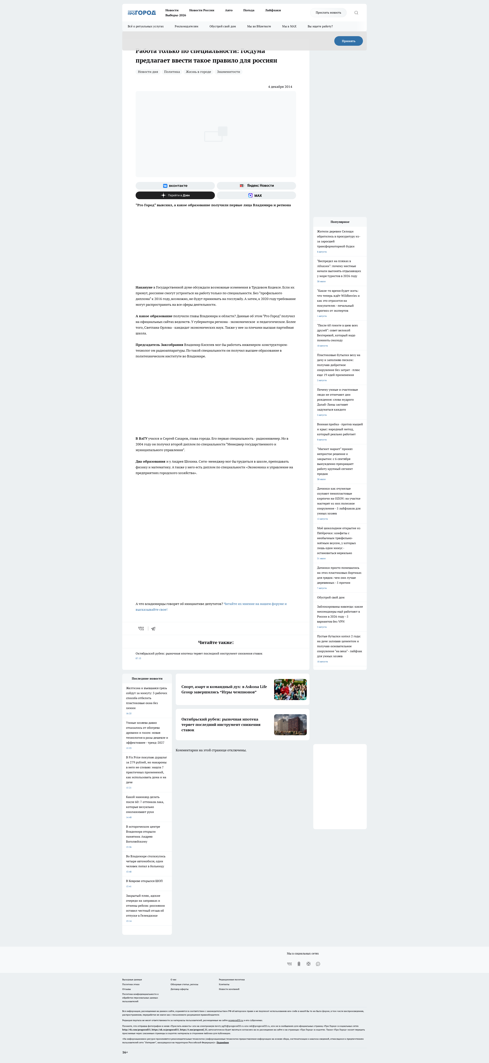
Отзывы (126, 989)
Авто (229, 10)
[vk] (141, 628)
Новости (172, 10)
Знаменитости (228, 71)
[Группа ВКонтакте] (175, 186)
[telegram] (154, 628)
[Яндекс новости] (256, 186)
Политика (172, 71)
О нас (173, 979)
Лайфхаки (273, 10)
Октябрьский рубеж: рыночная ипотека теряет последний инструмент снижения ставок (199, 655)
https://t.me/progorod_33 (193, 1029)
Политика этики (130, 984)
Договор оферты (180, 989)
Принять (348, 41)
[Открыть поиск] (356, 12)
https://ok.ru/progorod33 (165, 1029)
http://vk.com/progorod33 (136, 1029)
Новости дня (148, 71)
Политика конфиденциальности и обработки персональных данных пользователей (140, 998)
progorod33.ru (235, 1020)
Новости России (201, 10)
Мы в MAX (289, 26)
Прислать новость (328, 12)
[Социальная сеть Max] (256, 195)
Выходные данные (132, 979)
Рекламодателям (186, 26)
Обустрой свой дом (223, 26)
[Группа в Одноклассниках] (299, 964)
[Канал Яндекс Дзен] (175, 195)
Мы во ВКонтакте (259, 26)
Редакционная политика (232, 979)
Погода (248, 10)
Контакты (224, 984)
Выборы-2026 (175, 15)
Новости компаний (229, 989)
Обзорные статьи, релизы (184, 984)
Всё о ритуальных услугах (146, 26)
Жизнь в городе (198, 71)
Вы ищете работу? (320, 26)
